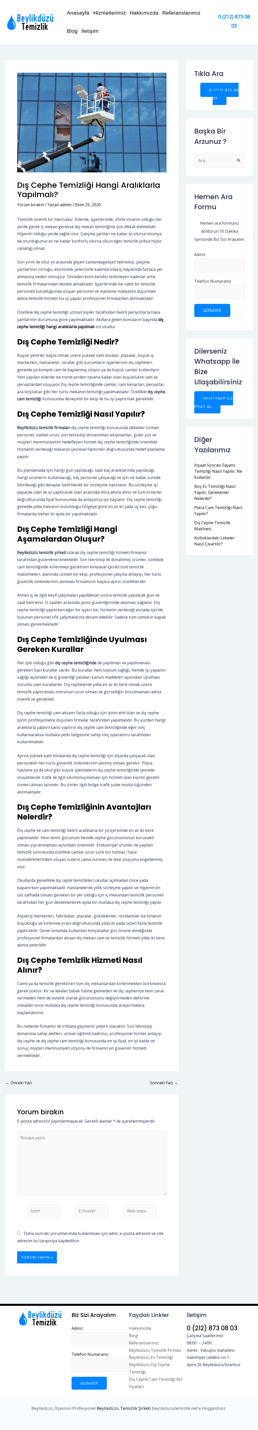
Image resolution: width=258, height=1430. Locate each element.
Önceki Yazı (19, 1083)
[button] (219, 94)
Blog (72, 31)
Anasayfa (78, 13)
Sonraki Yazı (164, 1083)
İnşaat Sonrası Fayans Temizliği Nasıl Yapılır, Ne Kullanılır (218, 471)
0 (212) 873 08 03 (212, 1328)
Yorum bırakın (30, 204)
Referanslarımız (181, 13)
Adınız (200, 254)
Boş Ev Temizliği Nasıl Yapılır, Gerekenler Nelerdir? (214, 492)
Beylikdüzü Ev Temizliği (151, 1357)
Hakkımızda (144, 13)
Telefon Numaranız (212, 281)
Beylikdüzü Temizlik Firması (155, 1350)
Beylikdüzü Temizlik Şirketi (124, 1408)
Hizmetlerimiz (109, 13)
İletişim (90, 31)
